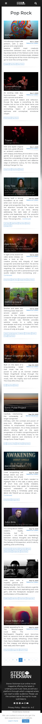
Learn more (13, 721)
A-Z (32, 707)
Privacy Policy (14, 707)
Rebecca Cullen (32, 43)
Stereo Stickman (32, 416)
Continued (27, 219)
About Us (25, 707)
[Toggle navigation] (6, 3)
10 (25, 660)
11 (29, 660)
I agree (25, 721)
